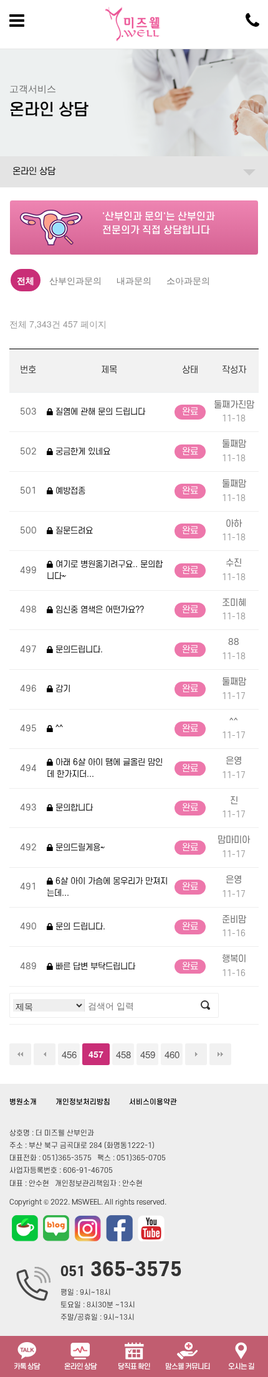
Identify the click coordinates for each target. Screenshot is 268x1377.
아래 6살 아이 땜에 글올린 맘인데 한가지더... (105, 768)
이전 (44, 1054)
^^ (58, 728)
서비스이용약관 (153, 1102)
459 (147, 1054)
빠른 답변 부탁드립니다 (94, 966)
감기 (61, 688)
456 (69, 1054)
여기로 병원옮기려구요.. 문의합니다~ (105, 570)
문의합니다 (73, 807)
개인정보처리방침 (82, 1102)
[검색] (205, 1005)
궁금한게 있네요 (81, 451)
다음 (196, 1054)
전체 (25, 280)
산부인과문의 (75, 280)
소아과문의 (188, 280)
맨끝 (220, 1054)
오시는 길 (241, 1367)
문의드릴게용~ (79, 847)
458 (123, 1054)
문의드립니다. (78, 649)
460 (172, 1054)
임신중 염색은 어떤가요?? (98, 609)
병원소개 (23, 1102)
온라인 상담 (33, 171)
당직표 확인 (134, 1367)
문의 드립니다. (79, 926)
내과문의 (134, 280)
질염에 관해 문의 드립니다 (99, 411)
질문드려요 (73, 530)
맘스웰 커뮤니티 (187, 1367)
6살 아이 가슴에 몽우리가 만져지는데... (107, 887)
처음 (20, 1054)
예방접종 (69, 491)
